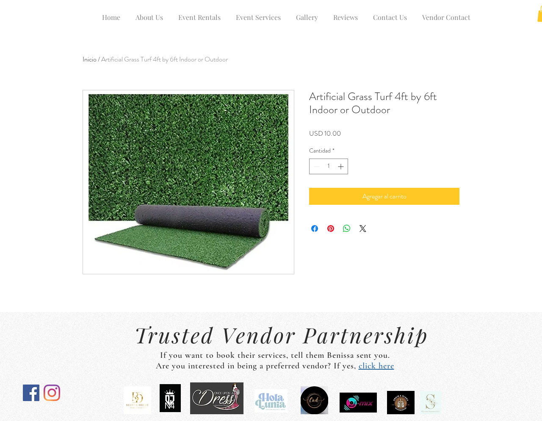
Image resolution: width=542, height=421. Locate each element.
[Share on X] (363, 228)
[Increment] (341, 166)
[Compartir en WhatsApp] (347, 228)
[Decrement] (315, 166)
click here (376, 366)
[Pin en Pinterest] (331, 228)
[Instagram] (52, 393)
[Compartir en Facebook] (315, 228)
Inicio (90, 59)
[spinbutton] (328, 166)
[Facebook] (31, 393)
